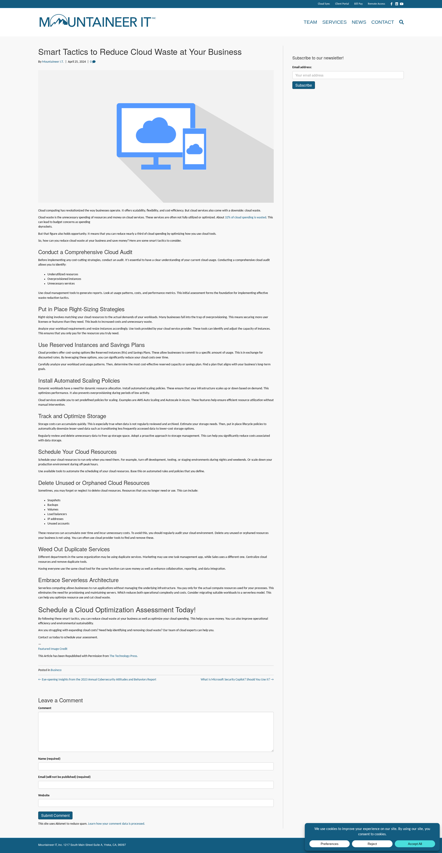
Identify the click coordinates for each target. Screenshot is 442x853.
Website (43, 795)
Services (334, 22)
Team (310, 22)
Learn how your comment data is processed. (116, 824)
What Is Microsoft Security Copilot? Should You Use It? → (237, 679)
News (359, 22)
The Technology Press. (124, 656)
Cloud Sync (324, 4)
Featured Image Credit (52, 649)
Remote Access (376, 4)
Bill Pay (358, 4)
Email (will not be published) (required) (64, 777)
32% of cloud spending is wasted (245, 217)
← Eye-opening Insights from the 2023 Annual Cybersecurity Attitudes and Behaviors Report (97, 679)
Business (56, 670)
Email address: (302, 67)
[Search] (400, 22)
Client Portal (342, 4)
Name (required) (49, 759)
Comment (44, 708)
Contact (382, 22)
